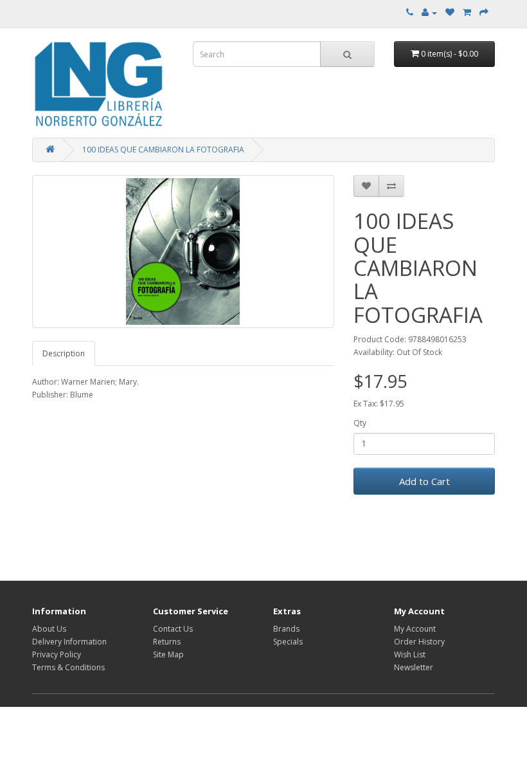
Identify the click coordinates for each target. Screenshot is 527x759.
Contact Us (173, 628)
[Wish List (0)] (449, 12)
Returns (167, 641)
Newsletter (413, 667)
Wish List (409, 654)
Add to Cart (424, 481)
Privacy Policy (56, 654)
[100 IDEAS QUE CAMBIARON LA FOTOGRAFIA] (183, 251)
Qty (359, 422)
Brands (286, 628)
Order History (419, 641)
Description (63, 353)
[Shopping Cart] (467, 12)
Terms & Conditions (68, 667)
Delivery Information (69, 641)
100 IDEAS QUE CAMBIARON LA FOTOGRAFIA (163, 149)
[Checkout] (483, 12)
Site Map (168, 654)
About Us (49, 628)
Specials (288, 641)
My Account (415, 628)
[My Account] (429, 12)
